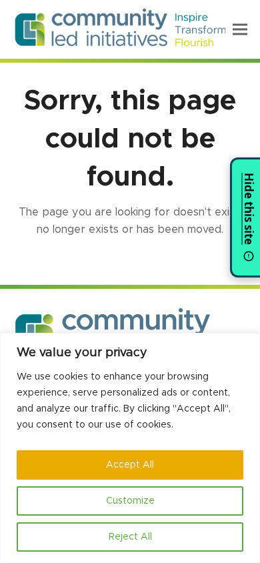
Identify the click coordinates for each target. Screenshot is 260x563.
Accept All (130, 465)
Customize (130, 501)
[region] (130, 448)
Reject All (130, 537)
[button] (240, 29)
